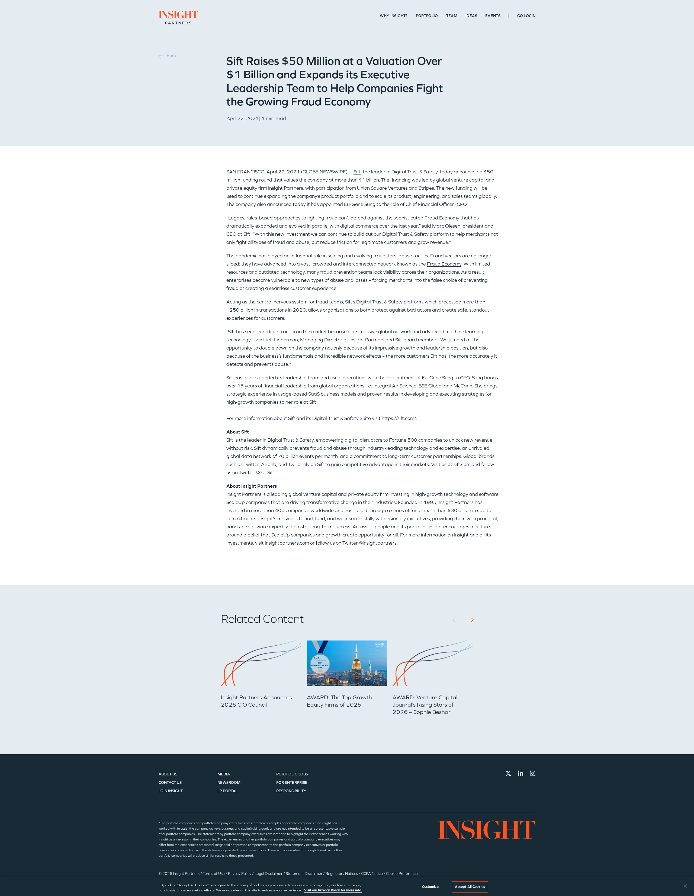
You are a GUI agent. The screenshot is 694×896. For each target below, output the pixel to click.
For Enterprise (291, 782)
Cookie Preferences (402, 873)
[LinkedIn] (520, 773)
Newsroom (228, 782)
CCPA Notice (372, 873)
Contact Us (170, 782)
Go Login (526, 16)
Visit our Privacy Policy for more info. (333, 890)
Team (451, 16)
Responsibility (291, 791)
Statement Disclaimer (304, 873)
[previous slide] (458, 619)
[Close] (685, 886)
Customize (430, 887)
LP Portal (227, 791)
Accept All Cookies (470, 887)
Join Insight (171, 791)
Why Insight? (393, 16)
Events (492, 16)
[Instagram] (532, 773)
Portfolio (427, 16)
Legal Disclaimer (269, 873)
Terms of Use (214, 873)
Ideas (471, 16)
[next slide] (468, 619)
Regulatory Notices (342, 873)
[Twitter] (508, 773)
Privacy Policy (240, 873)
